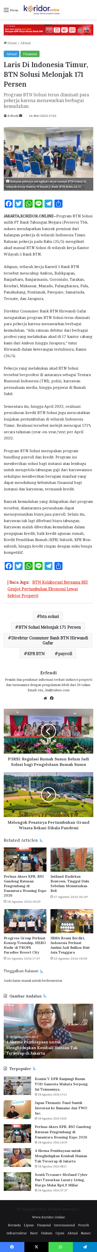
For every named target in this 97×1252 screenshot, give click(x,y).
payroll (65, 653)
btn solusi (49, 616)
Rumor (86, 1233)
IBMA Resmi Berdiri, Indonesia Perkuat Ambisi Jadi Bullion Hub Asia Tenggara (70, 945)
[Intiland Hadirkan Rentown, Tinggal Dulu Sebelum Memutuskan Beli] (71, 859)
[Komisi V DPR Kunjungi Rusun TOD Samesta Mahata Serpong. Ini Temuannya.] (17, 1085)
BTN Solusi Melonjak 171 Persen (50, 627)
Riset (34, 1233)
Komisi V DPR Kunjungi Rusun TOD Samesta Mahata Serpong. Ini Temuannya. (62, 1084)
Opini (59, 1233)
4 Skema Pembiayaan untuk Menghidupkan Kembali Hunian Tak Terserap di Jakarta (42, 1047)
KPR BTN (36, 653)
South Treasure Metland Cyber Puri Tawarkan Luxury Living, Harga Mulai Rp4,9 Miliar (61, 1179)
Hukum (46, 1233)
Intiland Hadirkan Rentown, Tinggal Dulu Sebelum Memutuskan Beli (69, 883)
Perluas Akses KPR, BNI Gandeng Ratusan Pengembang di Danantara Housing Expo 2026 (25, 886)
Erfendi (12, 116)
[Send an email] (20, 116)
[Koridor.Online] (42, 9)
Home (12, 43)
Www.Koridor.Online (48, 1217)
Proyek (83, 1225)
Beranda (14, 1225)
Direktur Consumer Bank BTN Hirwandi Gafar (49, 640)
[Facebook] (52, 698)
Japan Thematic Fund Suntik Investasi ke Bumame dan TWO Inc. (61, 1108)
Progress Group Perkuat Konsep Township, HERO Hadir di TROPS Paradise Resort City (25, 945)
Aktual (25, 43)
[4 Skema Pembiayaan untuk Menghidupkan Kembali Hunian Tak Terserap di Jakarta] (17, 1157)
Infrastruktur (16, 1233)
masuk (26, 980)
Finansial (30, 54)
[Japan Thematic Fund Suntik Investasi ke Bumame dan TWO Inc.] (17, 1109)
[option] (48, 1031)
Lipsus (29, 1225)
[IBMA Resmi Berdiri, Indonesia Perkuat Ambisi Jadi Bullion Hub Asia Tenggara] (71, 921)
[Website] (45, 698)
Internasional (64, 1225)
